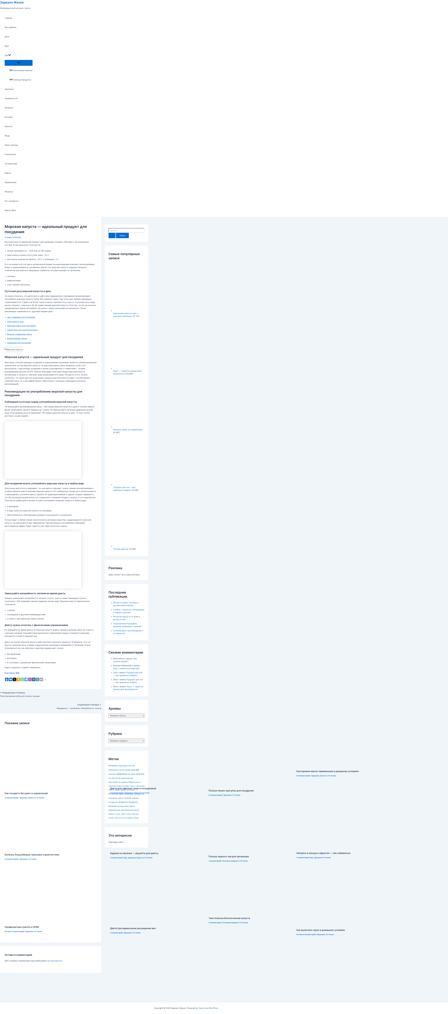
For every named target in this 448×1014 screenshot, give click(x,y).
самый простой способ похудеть (22, 330)
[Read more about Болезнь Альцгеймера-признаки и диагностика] (42, 849)
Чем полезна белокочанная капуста (229, 918)
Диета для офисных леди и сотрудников (133, 788)
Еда (6, 55)
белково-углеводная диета (19, 334)
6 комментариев (303, 776)
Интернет (9, 108)
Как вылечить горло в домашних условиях (320, 930)
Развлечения (10, 182)
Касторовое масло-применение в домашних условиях (327, 771)
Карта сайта (10, 210)
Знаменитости (11, 98)
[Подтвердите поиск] (112, 235)
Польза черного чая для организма (229, 856)
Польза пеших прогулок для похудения (231, 790)
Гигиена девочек (121, 549)
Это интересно (11, 201)
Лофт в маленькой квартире (126, 668)
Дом (7, 46)
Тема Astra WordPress (208, 1008)
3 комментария (215, 923)
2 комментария (116, 858)
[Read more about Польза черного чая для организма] (249, 851)
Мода (7, 136)
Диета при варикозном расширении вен (133, 928)
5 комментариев (11, 798)
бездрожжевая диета (17, 338)
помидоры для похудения (19, 343)
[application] (9, 55)
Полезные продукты (21, 80)
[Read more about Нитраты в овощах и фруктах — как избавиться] (335, 847)
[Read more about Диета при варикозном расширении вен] (158, 923)
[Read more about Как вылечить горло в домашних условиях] (341, 924)
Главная (8, 18)
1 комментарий (215, 861)
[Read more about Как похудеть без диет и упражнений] (41, 788)
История (9, 117)
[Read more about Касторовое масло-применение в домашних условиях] (325, 766)
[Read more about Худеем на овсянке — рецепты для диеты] (150, 847)
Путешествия (11, 164)
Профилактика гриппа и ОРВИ (22, 927)
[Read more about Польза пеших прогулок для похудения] (251, 785)
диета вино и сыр (15, 321)
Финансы (9, 191)
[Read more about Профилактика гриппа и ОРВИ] (56, 921)
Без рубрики (10, 27)
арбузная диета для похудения (21, 326)
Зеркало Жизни (12, 2)
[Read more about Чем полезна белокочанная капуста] (246, 912)
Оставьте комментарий (14, 931)
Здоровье (9, 89)
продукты (123, 802)
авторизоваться (54, 961)
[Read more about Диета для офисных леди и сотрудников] (139, 783)
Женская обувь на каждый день (128, 429)
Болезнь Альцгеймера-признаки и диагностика (32, 854)
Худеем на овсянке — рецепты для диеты (134, 853)
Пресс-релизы (11, 145)
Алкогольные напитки (22, 70)
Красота (8, 126)
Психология (10, 154)
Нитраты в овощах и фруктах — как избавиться (323, 853)
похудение (113, 802)
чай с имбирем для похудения (21, 317)
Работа (8, 173)
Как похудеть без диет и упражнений (26, 793)
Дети (7, 36)
